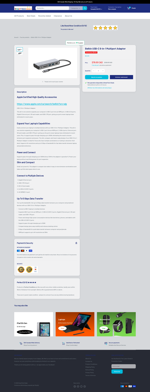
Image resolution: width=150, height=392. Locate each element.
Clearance (58, 16)
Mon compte (112, 9)
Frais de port (95, 65)
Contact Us (88, 361)
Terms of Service (90, 375)
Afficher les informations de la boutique (100, 88)
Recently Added (44, 16)
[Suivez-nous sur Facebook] (75, 386)
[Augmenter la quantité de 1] (103, 71)
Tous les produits (24, 37)
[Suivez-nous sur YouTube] (81, 386)
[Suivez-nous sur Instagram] (78, 386)
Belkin (87, 56)
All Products (19, 16)
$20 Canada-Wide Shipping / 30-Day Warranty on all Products (75, 2)
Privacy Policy (89, 372)
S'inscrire (117, 371)
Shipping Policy (90, 367)
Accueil (16, 37)
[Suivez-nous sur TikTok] (84, 386)
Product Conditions (91, 364)
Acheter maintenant (121, 77)
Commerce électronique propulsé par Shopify (26, 385)
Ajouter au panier (96, 77)
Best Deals (31, 16)
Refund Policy (89, 370)
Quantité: (88, 70)
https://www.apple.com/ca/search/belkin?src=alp (42, 103)
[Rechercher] (85, 8)
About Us (68, 16)
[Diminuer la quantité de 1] (94, 71)
